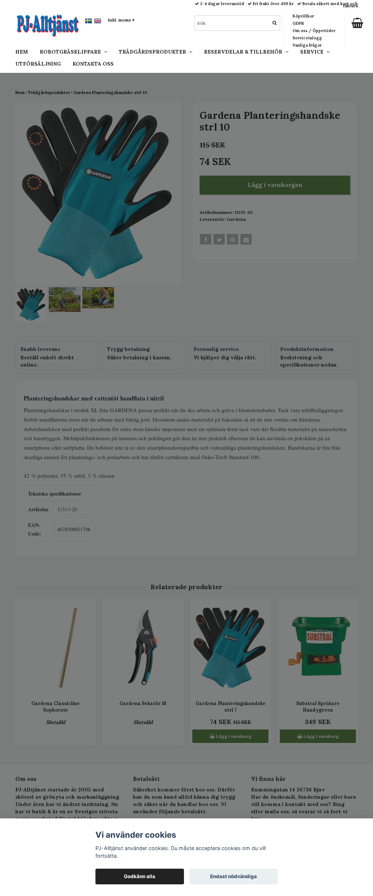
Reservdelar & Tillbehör (244, 51)
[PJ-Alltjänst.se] (47, 24)
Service (313, 51)
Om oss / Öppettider (313, 30)
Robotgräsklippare (72, 51)
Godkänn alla (139, 876)
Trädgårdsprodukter (154, 51)
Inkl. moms (121, 20)
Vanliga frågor (307, 45)
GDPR (298, 23)
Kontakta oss (93, 63)
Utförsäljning (38, 63)
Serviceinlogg (307, 37)
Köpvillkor (303, 16)
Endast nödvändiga (233, 876)
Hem (21, 51)
